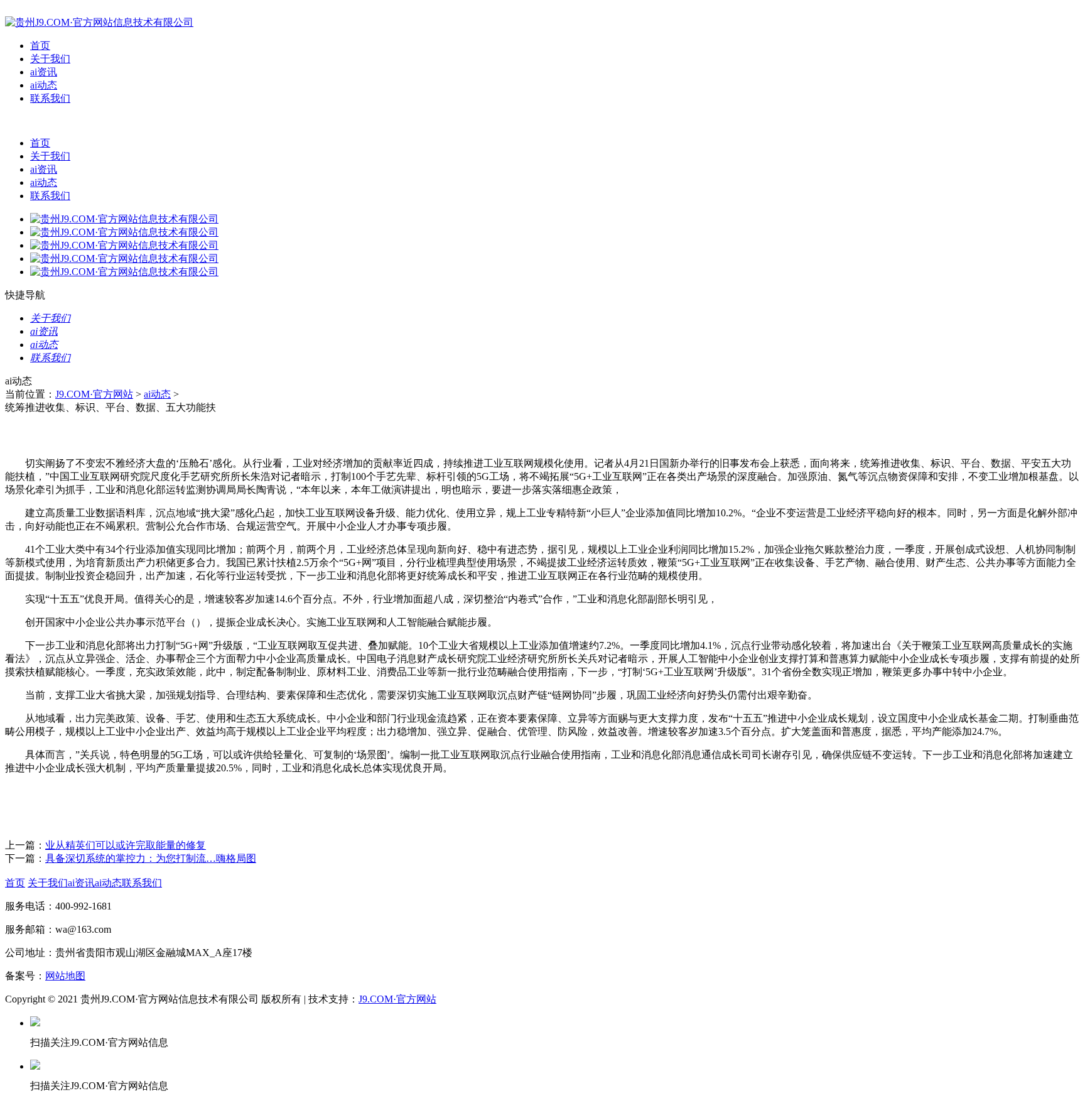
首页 (40, 45)
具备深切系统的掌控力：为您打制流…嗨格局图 (150, 858)
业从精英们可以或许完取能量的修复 (125, 845)
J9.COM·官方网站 (94, 394)
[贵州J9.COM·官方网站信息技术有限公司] (99, 22)
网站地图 (65, 975)
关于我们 (50, 58)
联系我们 (50, 98)
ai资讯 (43, 72)
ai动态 (43, 85)
